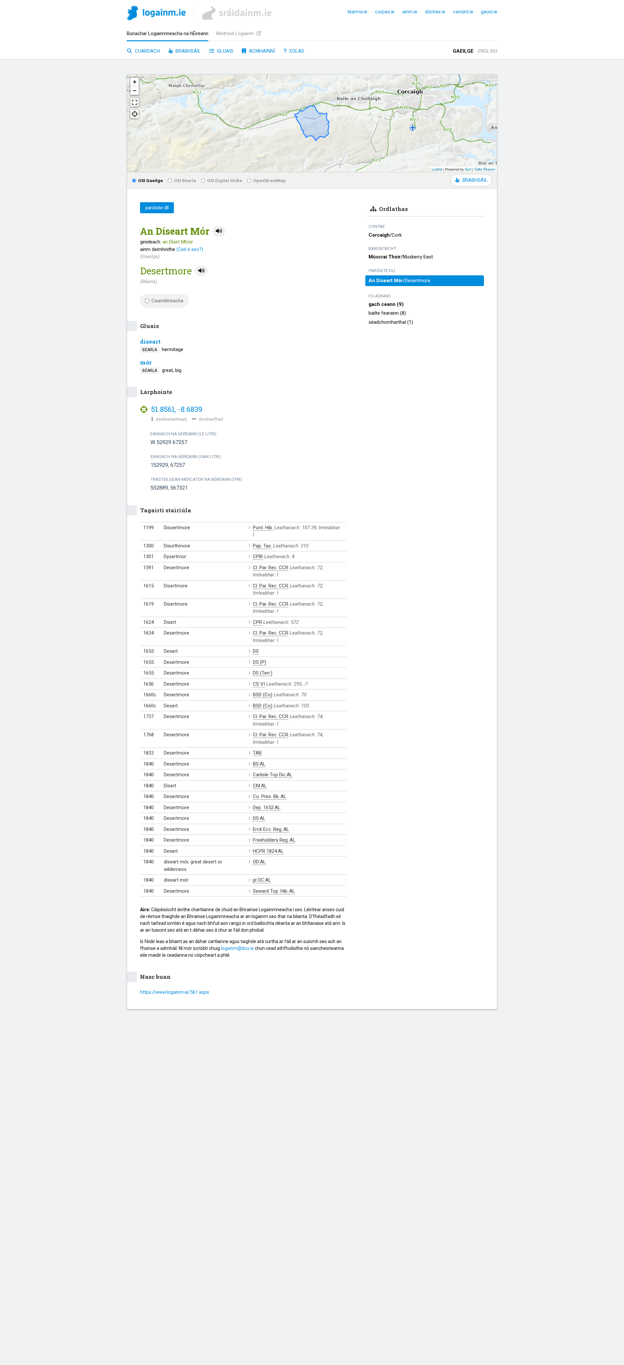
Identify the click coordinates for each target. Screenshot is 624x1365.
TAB (257, 753)
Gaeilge (463, 51)
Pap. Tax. (262, 546)
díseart (150, 341)
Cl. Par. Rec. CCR (270, 568)
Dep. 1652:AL (266, 807)
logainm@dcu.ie (237, 948)
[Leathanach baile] (156, 14)
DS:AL (259, 818)
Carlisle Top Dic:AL (272, 775)
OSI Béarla (185, 180)
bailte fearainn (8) (387, 313)
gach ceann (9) (386, 304)
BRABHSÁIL (475, 180)
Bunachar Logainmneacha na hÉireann (167, 33)
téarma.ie (357, 12)
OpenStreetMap (269, 180)
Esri (468, 169)
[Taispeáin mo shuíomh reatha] (134, 114)
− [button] (134, 90)
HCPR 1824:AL (268, 851)
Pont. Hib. (263, 528)
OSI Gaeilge (150, 180)
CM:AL (260, 786)
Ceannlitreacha (167, 301)
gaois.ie (489, 12)
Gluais (224, 51)
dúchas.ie (435, 12)
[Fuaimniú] (219, 231)
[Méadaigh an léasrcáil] (134, 102)
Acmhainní (261, 51)
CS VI (259, 684)
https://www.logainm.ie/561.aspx (174, 992)
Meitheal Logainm (235, 33)
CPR (257, 622)
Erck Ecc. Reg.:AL (271, 829)
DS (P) (259, 662)
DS (256, 651)
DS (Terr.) (262, 673)
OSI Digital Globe (224, 180)
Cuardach (147, 51)
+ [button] (134, 81)
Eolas (296, 51)
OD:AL (259, 862)
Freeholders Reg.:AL (274, 840)
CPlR (258, 556)
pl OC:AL (262, 880)
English (487, 51)
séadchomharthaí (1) (391, 322)
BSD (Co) (262, 695)
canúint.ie (463, 12)
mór (146, 362)
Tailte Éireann (484, 169)
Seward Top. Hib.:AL (274, 891)
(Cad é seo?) (189, 249)
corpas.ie (385, 12)
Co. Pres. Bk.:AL (269, 796)
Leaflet (437, 169)
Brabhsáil (187, 51)
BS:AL (259, 764)
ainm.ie (409, 12)
